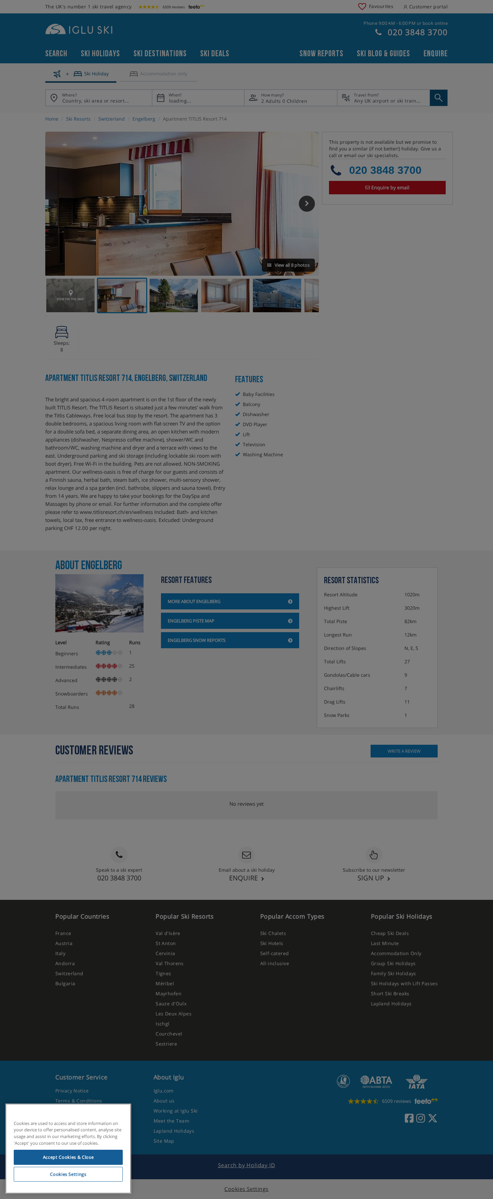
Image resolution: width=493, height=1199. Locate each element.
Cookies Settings (68, 1174)
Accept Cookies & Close (68, 1157)
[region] (68, 1149)
